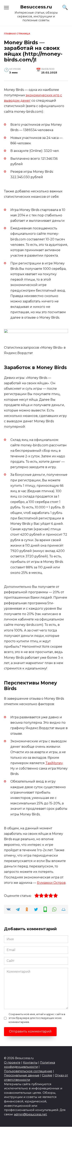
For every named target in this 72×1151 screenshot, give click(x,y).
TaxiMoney (54, 763)
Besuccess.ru (36, 7)
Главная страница (17, 33)
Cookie (47, 1075)
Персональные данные (21, 1075)
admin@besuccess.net (30, 1114)
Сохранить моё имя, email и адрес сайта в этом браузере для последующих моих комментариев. (37, 1018)
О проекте (12, 1062)
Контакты (30, 1062)
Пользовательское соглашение (28, 1071)
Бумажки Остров (51, 883)
